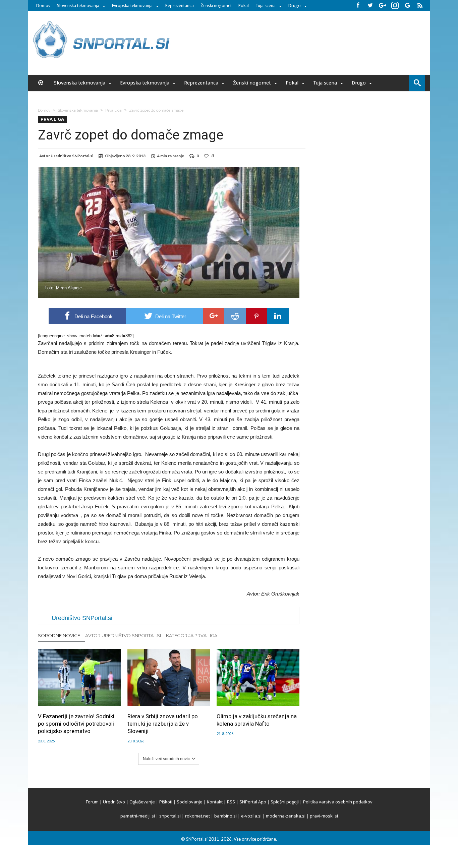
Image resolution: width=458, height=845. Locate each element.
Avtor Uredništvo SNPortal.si (123, 635)
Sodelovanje (190, 802)
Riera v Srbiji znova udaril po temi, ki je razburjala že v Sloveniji (162, 723)
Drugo (294, 5)
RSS (231, 802)
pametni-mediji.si (137, 816)
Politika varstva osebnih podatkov (338, 802)
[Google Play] (407, 5)
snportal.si (170, 816)
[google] (213, 316)
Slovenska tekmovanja (78, 5)
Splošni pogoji (285, 802)
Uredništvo (114, 802)
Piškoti (165, 802)
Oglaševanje (142, 802)
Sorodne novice (59, 635)
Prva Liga (113, 110)
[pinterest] (256, 316)
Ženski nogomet (216, 5)
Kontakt (215, 802)
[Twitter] (370, 5)
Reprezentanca (179, 5)
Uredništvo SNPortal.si (72, 155)
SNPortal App (252, 802)
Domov (43, 5)
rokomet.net (197, 816)
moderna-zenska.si (285, 816)
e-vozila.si (251, 816)
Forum (92, 802)
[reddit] (235, 316)
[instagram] (395, 5)
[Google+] (382, 5)
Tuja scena (265, 5)
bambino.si (225, 816)
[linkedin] (278, 316)
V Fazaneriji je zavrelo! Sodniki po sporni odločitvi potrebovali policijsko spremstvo (76, 723)
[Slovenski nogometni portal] (102, 21)
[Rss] (419, 5)
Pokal (243, 5)
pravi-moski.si (324, 816)
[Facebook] (357, 5)
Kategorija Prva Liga (191, 635)
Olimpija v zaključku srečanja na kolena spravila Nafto (257, 720)
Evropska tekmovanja (132, 5)
